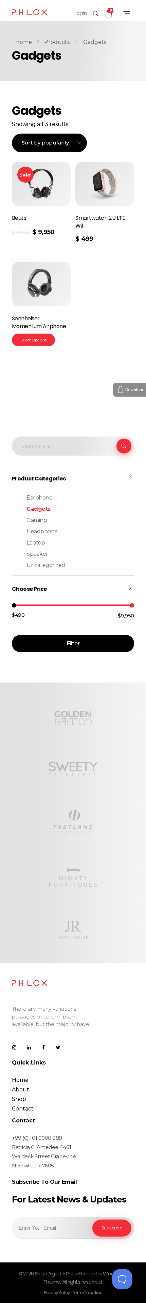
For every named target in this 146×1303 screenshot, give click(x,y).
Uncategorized (45, 565)
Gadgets (38, 509)
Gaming (36, 520)
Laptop (35, 542)
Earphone (39, 497)
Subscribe (112, 1228)
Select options (33, 339)
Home (23, 42)
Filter (73, 643)
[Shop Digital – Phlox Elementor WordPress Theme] (29, 12)
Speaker (37, 554)
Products (57, 42)
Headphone (42, 531)
